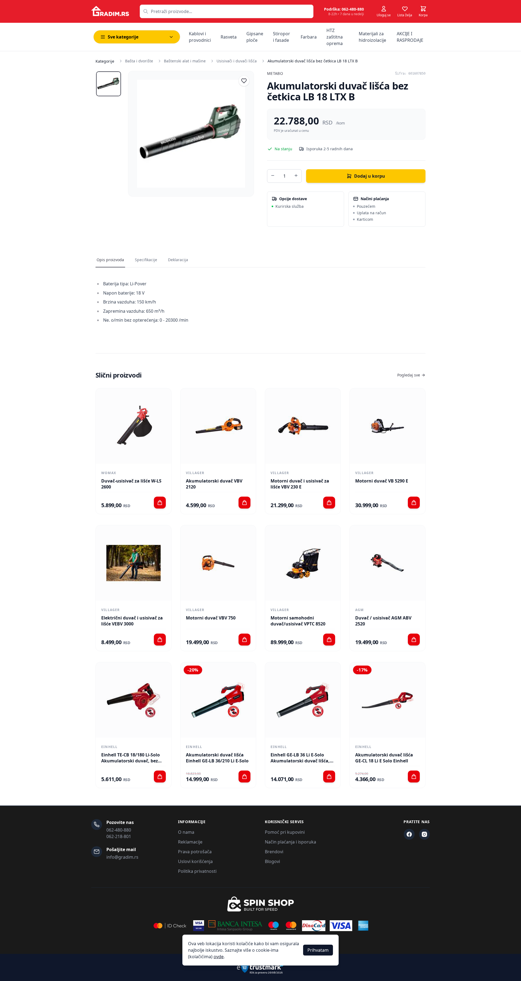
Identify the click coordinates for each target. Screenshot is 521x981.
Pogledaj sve (408, 375)
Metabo (275, 73)
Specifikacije (146, 259)
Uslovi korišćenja (195, 861)
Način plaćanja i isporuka (290, 842)
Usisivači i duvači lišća (237, 60)
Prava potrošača (195, 852)
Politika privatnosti (197, 871)
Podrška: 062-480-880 (344, 9)
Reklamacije (190, 842)
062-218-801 (118, 836)
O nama (186, 832)
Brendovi (274, 852)
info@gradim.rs (122, 857)
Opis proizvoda (110, 259)
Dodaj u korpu (369, 176)
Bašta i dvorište (139, 60)
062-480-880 (118, 830)
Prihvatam (318, 950)
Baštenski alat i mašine (185, 60)
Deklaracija (178, 259)
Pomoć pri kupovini (285, 832)
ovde (219, 957)
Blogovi (272, 861)
